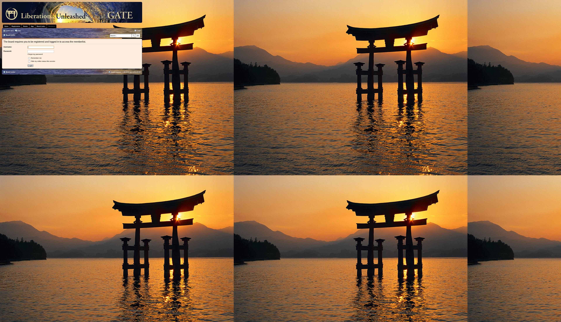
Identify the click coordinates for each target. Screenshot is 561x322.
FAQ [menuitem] (19, 31)
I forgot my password (35, 54)
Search (134, 35)
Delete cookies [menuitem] (116, 72)
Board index (10, 72)
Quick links (10, 31)
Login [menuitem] (139, 31)
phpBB (64, 76)
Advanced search (138, 35)
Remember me (36, 58)
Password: (8, 51)
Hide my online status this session (43, 61)
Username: (8, 47)
